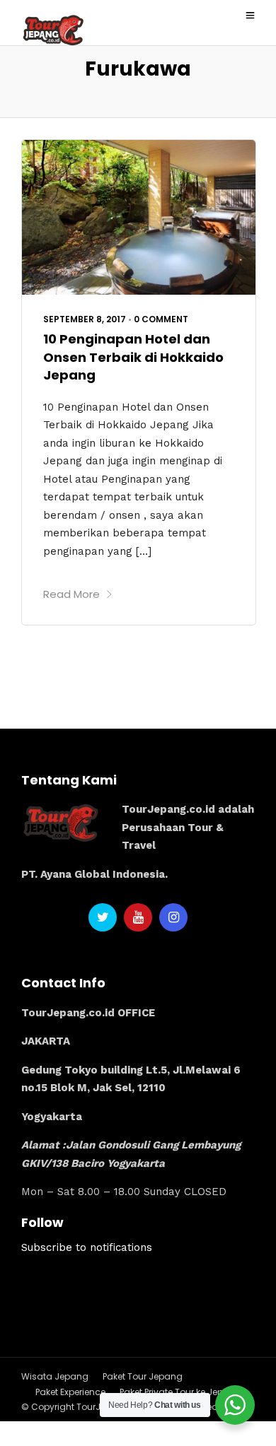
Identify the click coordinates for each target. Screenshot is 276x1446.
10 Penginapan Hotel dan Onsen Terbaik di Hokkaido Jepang (133, 356)
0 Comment (161, 319)
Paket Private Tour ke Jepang (180, 1392)
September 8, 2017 (84, 319)
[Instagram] (173, 917)
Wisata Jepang (54, 1376)
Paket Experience (70, 1392)
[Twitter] (102, 917)
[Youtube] (138, 917)
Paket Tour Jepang (143, 1376)
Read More (71, 594)
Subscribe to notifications (86, 1247)
